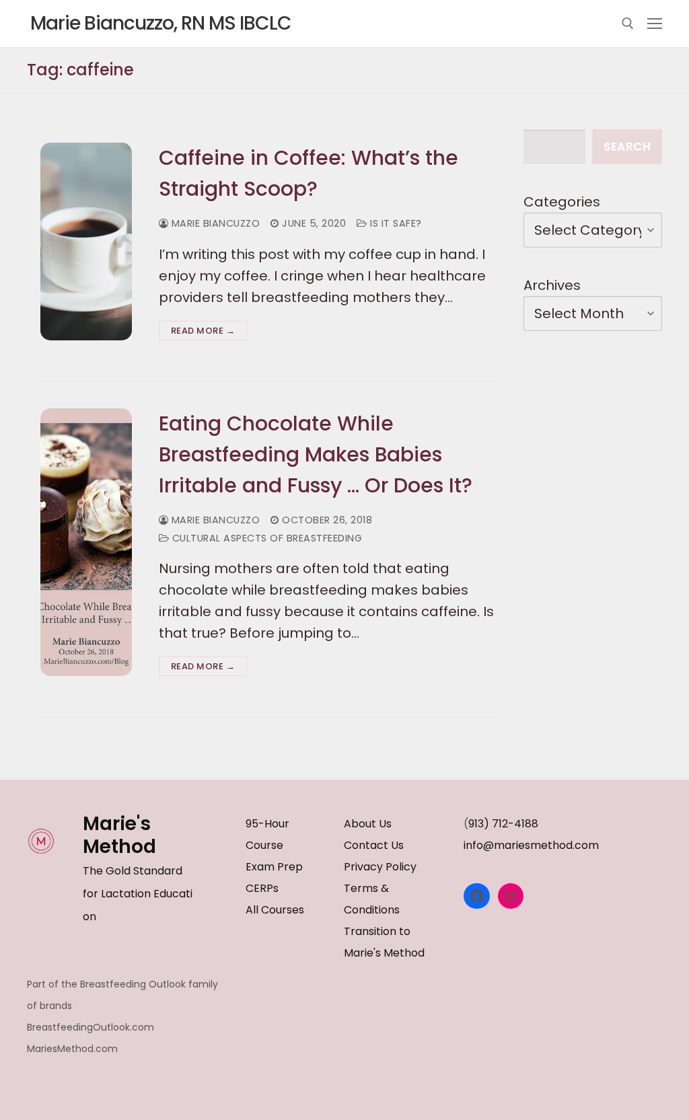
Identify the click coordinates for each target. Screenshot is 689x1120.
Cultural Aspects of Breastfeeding (265, 538)
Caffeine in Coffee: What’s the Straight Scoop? (308, 173)
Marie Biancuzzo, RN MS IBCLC (160, 23)
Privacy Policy (380, 866)
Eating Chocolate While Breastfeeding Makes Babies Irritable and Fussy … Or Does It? (315, 454)
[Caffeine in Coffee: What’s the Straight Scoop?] (86, 241)
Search (627, 147)
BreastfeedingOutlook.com (90, 1027)
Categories (561, 201)
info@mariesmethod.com (531, 845)
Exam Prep (274, 866)
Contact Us (374, 845)
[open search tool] (628, 23)
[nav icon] (654, 23)
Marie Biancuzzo (214, 223)
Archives (552, 285)
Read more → (203, 330)
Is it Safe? (394, 223)
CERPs (262, 888)
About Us (368, 823)
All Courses (275, 910)
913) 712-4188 (503, 823)
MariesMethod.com (72, 1048)
